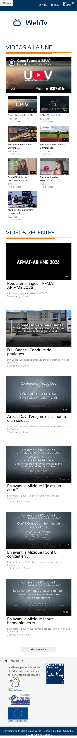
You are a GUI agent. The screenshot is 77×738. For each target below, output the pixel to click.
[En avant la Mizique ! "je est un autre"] (38, 464)
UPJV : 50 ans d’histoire (52, 115)
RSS (56, 5)
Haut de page (18, 661)
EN (65, 2)
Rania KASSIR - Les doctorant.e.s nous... (19, 179)
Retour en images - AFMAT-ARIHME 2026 (31, 286)
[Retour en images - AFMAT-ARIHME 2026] (38, 261)
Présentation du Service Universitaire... (52, 146)
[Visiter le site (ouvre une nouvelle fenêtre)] (16, 690)
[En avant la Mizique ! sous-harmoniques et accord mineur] (38, 597)
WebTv (36, 23)
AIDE (44, 5)
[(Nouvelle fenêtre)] (55, 673)
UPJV (68, 5)
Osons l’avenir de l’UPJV (20, 115)
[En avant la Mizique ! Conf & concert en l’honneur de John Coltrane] (38, 530)
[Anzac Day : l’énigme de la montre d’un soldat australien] (38, 394)
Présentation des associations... (49, 179)
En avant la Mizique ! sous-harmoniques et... (31, 621)
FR (72, 2)
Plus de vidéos (38, 649)
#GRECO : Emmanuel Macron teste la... (21, 211)
